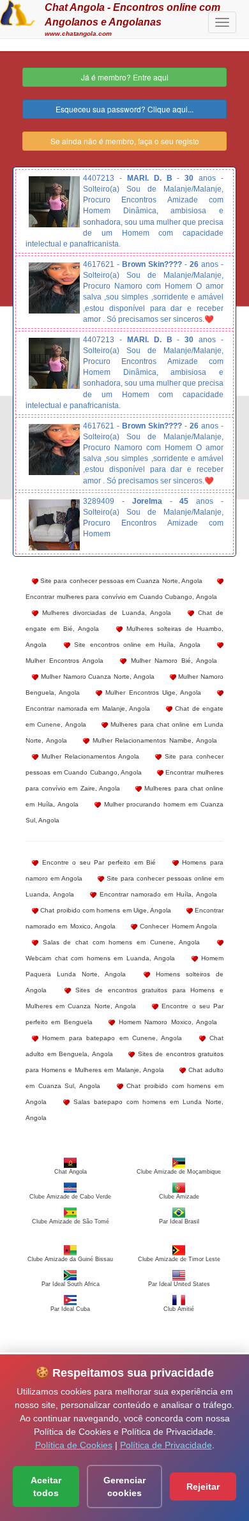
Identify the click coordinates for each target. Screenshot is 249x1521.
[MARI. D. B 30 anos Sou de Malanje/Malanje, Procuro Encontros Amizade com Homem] (54, 201)
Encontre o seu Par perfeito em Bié (97, 862)
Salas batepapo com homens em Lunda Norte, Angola (124, 1109)
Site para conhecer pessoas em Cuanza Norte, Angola (120, 580)
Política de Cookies (73, 1445)
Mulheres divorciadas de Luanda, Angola (104, 612)
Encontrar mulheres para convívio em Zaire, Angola (124, 780)
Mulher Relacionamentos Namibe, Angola (153, 740)
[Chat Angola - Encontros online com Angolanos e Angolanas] (17, 11)
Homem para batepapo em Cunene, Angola (110, 1037)
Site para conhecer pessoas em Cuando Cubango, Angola (124, 764)
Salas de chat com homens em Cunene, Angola (119, 942)
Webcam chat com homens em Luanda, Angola (100, 958)
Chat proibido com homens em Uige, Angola (104, 910)
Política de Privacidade (166, 1445)
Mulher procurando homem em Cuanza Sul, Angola (124, 812)
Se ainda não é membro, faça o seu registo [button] (124, 140)
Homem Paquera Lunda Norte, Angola (124, 966)
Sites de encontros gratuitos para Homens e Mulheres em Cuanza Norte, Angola (124, 998)
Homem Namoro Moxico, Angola (166, 1021)
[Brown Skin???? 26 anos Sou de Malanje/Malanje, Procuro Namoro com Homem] (54, 288)
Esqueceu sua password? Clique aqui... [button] (124, 108)
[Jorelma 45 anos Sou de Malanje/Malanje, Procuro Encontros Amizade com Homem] (54, 524)
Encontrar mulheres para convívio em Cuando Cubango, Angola (121, 596)
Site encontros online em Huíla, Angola (135, 644)
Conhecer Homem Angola (177, 926)
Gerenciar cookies (124, 1486)
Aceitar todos (46, 1486)
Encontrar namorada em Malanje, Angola (88, 708)
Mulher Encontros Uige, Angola (151, 692)
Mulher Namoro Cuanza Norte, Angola (96, 676)
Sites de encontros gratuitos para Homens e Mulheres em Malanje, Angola (124, 1061)
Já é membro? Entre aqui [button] (125, 77)
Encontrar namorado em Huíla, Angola (156, 894)
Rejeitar (203, 1486)
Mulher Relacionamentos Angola (88, 756)
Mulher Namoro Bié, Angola (171, 660)
